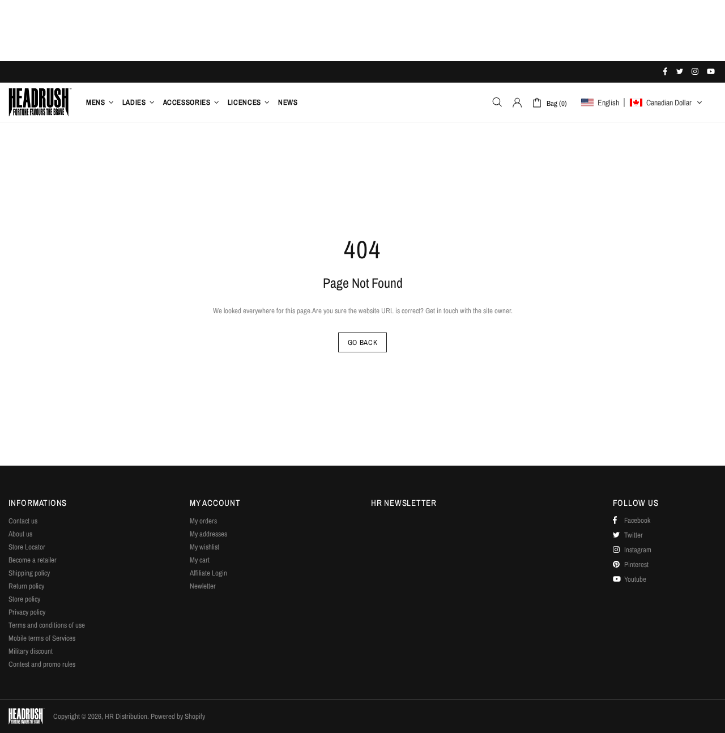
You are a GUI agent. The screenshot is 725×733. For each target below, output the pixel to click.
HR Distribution (40, 102)
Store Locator (26, 547)
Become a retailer (32, 560)
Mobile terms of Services (41, 638)
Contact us (22, 521)
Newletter (203, 586)
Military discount (30, 651)
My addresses (208, 534)
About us (20, 534)
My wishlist (204, 547)
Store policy (24, 599)
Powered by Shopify (178, 716)
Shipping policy (29, 573)
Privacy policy (26, 612)
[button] (641, 102)
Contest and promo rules (41, 664)
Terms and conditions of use (46, 625)
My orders (203, 521)
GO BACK (363, 342)
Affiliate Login (208, 573)
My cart (200, 560)
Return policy (26, 586)
